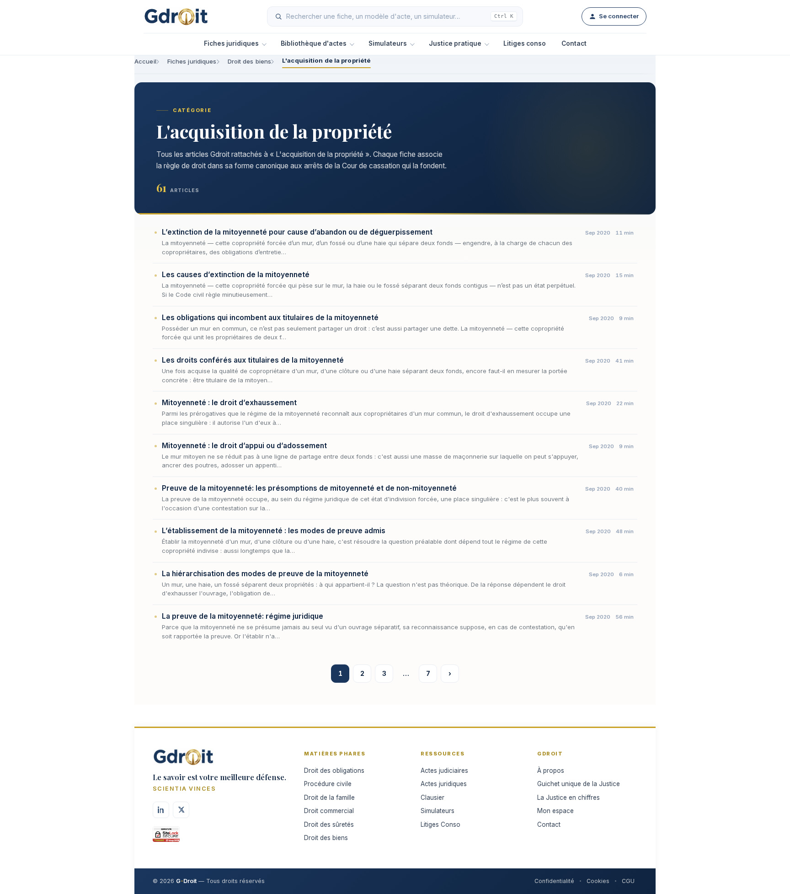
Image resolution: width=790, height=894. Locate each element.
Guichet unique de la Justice (578, 783)
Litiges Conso (440, 824)
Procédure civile (328, 783)
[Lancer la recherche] (278, 16)
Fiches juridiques (231, 43)
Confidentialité (554, 881)
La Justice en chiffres (568, 797)
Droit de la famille (329, 797)
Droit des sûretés (329, 824)
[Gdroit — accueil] (176, 16)
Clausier (432, 797)
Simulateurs (387, 43)
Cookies (598, 881)
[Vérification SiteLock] (166, 837)
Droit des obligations (334, 770)
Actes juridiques (444, 783)
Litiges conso (524, 43)
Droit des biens (250, 61)
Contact (574, 43)
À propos (550, 770)
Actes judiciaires (444, 770)
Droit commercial (329, 810)
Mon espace (555, 810)
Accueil (145, 61)
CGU (628, 881)
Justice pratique (455, 43)
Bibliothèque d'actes (314, 43)
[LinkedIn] (161, 810)
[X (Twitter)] (181, 810)
